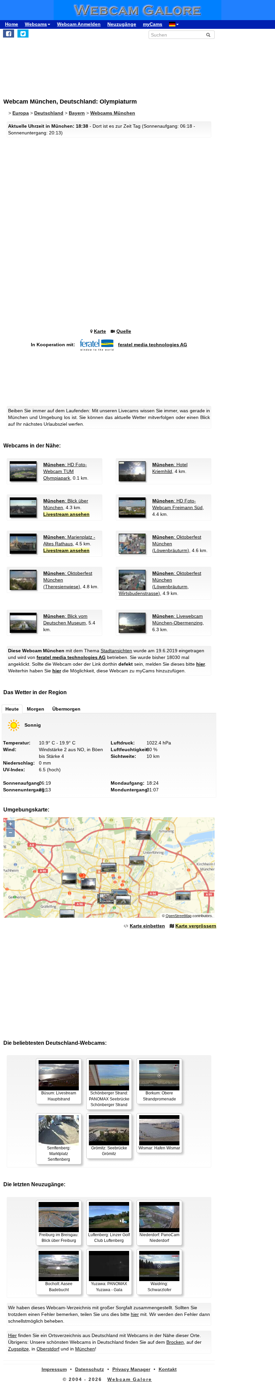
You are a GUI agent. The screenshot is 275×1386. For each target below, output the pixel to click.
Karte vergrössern (195, 925)
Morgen (35, 709)
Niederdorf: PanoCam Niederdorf (159, 1237)
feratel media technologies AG (152, 344)
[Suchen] (208, 35)
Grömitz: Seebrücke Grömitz (109, 1151)
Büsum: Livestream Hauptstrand (58, 1096)
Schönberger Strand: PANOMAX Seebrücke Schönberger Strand (109, 1099)
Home (11, 24)
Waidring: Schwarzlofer (159, 1286)
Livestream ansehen (66, 514)
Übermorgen (66, 709)
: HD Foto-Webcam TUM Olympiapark (65, 471)
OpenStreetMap (178, 916)
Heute (12, 709)
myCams (152, 24)
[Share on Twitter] (23, 33)
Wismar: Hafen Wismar (159, 1148)
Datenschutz (89, 1369)
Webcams (36, 24)
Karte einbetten (147, 925)
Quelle (123, 331)
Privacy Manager (131, 1369)
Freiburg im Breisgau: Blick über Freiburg (58, 1237)
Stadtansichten (116, 650)
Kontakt (168, 1369)
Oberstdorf (48, 1348)
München (85, 1348)
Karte (100, 331)
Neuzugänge (121, 24)
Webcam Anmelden (79, 24)
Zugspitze (18, 1348)
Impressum (54, 1369)
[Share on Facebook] (8, 33)
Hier (12, 1335)
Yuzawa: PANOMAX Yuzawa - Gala (109, 1286)
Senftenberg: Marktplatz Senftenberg (58, 1154)
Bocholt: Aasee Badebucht (58, 1286)
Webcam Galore (129, 1379)
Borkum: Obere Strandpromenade (159, 1096)
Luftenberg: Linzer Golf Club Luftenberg (109, 1237)
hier (200, 664)
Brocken (175, 1342)
